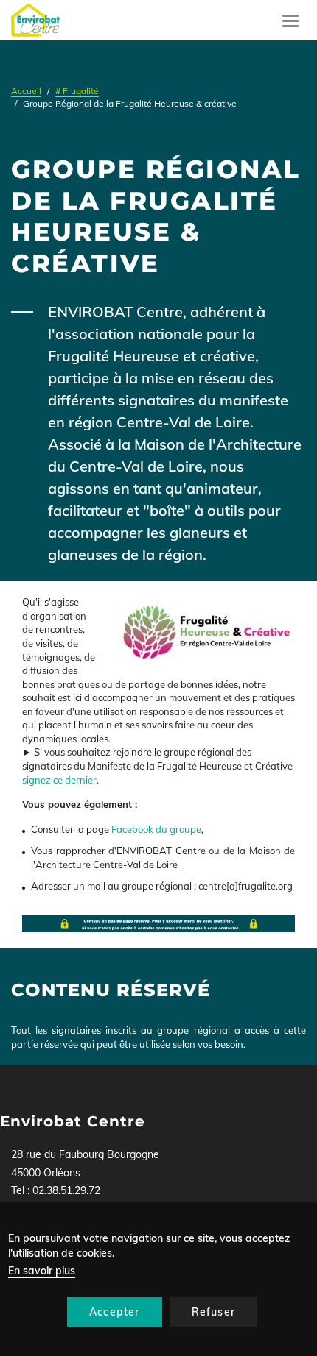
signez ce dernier (59, 780)
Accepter (114, 1311)
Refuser (213, 1311)
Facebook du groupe (156, 829)
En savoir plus (41, 1270)
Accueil (26, 90)
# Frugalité (77, 90)
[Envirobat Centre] (35, 20)
